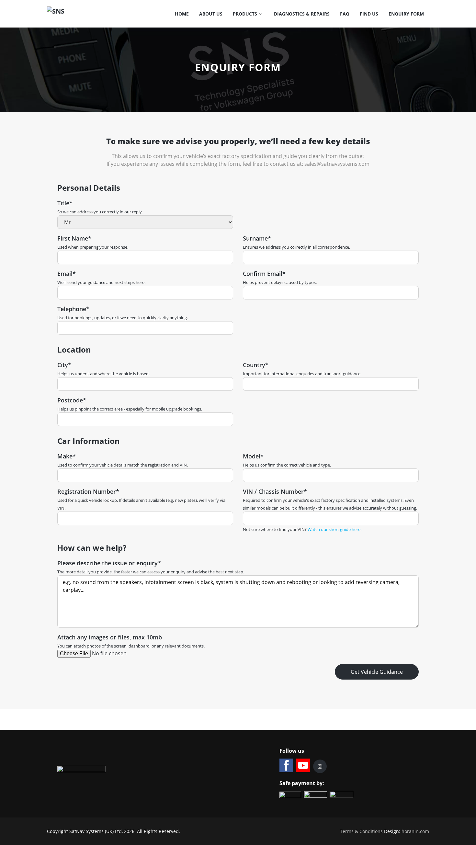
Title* (65, 203)
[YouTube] (303, 765)
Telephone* (73, 309)
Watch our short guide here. (334, 529)
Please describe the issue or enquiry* (109, 563)
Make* (66, 456)
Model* (253, 456)
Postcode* (71, 400)
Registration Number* (88, 491)
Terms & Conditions (361, 831)
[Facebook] (286, 765)
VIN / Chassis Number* (275, 491)
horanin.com (415, 831)
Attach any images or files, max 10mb (109, 637)
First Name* (74, 238)
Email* (66, 273)
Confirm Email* (264, 273)
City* (64, 365)
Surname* (257, 238)
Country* (255, 365)
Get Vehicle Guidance (377, 671)
